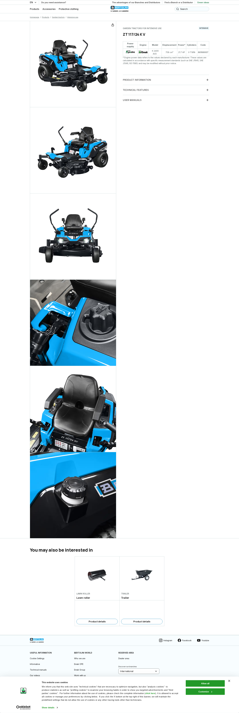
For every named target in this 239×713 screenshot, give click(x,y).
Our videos (35, 675)
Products (45, 17)
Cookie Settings (37, 658)
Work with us (80, 675)
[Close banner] (229, 681)
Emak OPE (78, 664)
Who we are (79, 658)
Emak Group (79, 670)
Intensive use (72, 17)
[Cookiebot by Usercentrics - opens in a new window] (23, 708)
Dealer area (123, 658)
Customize (203, 691)
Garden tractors (58, 17)
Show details (48, 707)
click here (150, 693)
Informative (35, 664)
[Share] (112, 24)
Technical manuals (38, 670)
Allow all (205, 683)
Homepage (34, 17)
